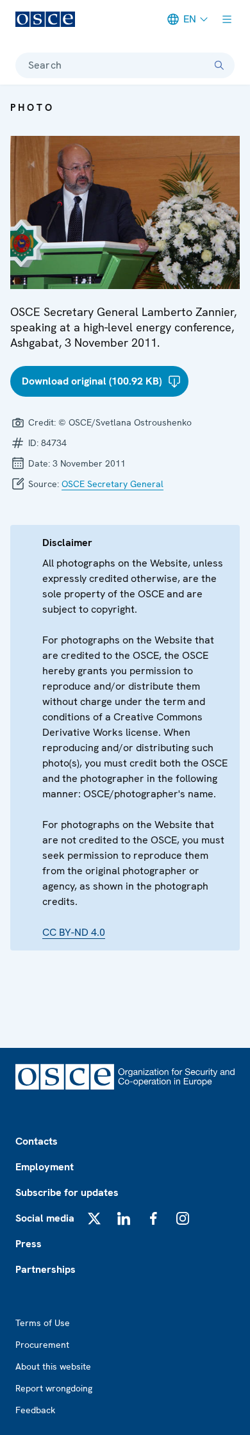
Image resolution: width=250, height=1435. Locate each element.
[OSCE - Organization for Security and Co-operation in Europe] (45, 19)
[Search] (219, 65)
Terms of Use (42, 1323)
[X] (94, 1218)
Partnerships (45, 1269)
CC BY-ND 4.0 (73, 932)
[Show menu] (227, 19)
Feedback (35, 1410)
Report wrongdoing (53, 1388)
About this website (53, 1366)
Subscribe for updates (67, 1192)
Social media (44, 1218)
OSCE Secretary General (112, 484)
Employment (44, 1167)
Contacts (36, 1141)
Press (28, 1243)
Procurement (42, 1344)
